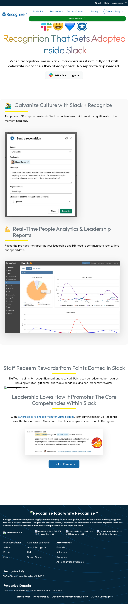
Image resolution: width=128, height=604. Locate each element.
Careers (7, 557)
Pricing (94, 11)
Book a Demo (76, 18)
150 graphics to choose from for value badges (45, 416)
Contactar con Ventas (39, 542)
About (98, 2)
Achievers (61, 552)
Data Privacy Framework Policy (70, 596)
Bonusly (60, 547)
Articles (7, 547)
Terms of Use (22, 596)
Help (106, 2)
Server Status (34, 557)
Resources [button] (56, 11)
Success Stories (75, 11)
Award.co (61, 557)
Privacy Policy (41, 596)
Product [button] (36, 11)
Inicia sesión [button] (118, 2)
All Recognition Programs (70, 561)
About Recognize (36, 547)
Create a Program (115, 11)
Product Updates (12, 542)
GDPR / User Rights (102, 596)
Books (6, 552)
